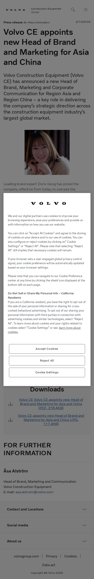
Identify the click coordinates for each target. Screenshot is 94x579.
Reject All (47, 360)
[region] (47, 289)
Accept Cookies (47, 348)
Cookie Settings (47, 372)
